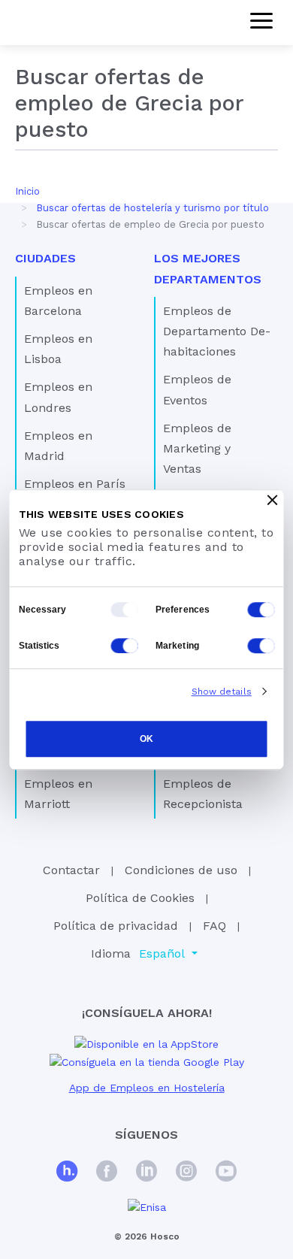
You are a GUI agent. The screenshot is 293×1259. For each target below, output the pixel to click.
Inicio (27, 191)
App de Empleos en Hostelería (147, 1088)
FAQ (214, 926)
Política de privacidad (115, 926)
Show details (222, 691)
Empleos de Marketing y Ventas (197, 448)
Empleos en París (74, 484)
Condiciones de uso (181, 870)
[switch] (261, 609)
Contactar (71, 870)
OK (146, 739)
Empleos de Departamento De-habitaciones (216, 331)
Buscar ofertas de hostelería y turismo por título (152, 207)
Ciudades (45, 258)
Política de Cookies (140, 898)
